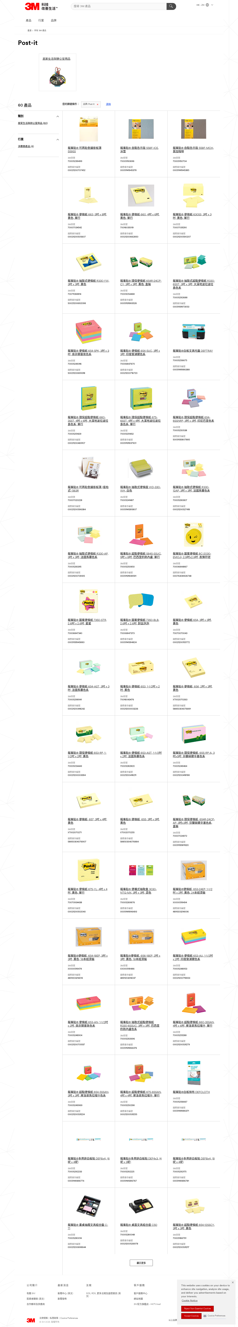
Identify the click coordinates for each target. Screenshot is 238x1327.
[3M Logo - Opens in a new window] (41, 6)
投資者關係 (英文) (35, 1299)
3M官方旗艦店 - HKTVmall (147, 1304)
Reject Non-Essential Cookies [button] (197, 1309)
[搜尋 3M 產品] (171, 6)
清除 (108, 104)
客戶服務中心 (140, 1293)
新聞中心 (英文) (65, 1293)
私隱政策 (54, 1318)
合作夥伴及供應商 (36, 1304)
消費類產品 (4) (26, 146)
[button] (214, 1316)
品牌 (53, 20)
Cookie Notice (190, 1300)
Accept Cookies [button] (191, 1316)
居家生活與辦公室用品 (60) (33, 123)
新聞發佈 (62, 1299)
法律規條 (43, 1318)
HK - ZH (201, 5)
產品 (28, 20)
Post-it (88, 104)
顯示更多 (141, 1263)
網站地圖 (138, 1299)
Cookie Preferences (69, 1318)
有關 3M (31, 1293)
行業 (41, 20)
